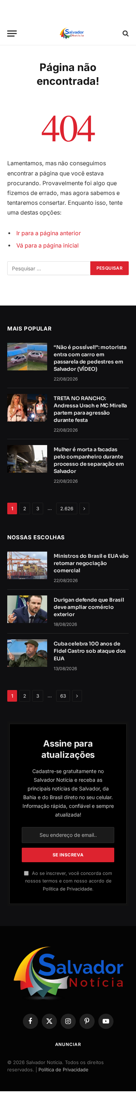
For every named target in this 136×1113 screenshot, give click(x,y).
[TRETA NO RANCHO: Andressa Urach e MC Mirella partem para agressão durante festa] (27, 407)
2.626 (66, 508)
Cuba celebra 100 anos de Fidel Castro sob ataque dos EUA (90, 650)
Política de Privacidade (67, 889)
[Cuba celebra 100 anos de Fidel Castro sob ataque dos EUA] (27, 653)
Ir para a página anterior (48, 233)
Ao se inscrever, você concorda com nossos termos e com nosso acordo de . (68, 881)
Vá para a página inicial (47, 245)
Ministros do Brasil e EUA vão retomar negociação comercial (91, 563)
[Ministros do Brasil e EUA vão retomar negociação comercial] (27, 565)
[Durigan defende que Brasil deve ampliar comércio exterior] (27, 609)
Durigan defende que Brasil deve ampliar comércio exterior (89, 607)
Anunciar (68, 1044)
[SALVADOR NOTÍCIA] (72, 33)
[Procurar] (125, 33)
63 (63, 696)
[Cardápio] (12, 33)
